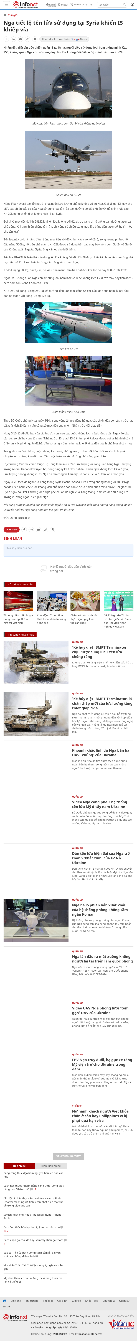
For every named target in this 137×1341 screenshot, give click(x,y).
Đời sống (16, 1301)
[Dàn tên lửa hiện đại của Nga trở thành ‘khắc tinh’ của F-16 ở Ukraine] (36, 868)
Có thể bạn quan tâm (20, 584)
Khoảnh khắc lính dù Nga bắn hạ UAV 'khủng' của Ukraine (100, 752)
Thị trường (32, 1301)
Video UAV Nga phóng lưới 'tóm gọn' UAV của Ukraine (100, 1010)
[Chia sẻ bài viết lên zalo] (13, 39)
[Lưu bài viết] (34, 39)
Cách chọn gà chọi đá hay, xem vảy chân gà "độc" (33, 1240)
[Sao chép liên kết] (27, 39)
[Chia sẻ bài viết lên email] (20, 39)
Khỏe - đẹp (91, 1301)
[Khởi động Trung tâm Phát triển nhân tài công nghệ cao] (52, 601)
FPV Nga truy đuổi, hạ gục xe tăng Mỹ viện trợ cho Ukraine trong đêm (102, 1064)
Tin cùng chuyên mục (21, 634)
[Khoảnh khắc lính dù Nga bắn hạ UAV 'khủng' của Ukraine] (36, 765)
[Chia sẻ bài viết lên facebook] (6, 39)
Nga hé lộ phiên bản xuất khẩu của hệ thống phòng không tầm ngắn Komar (100, 910)
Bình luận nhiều (51, 1166)
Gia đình (62, 1301)
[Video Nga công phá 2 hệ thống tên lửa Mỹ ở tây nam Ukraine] (36, 817)
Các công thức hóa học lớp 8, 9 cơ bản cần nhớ (32, 1227)
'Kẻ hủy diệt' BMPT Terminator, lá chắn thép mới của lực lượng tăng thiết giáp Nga (102, 703)
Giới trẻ (76, 1301)
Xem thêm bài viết (68, 1156)
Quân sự (77, 642)
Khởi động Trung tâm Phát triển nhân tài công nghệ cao (51, 619)
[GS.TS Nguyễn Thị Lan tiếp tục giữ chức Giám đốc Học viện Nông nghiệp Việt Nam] (119, 601)
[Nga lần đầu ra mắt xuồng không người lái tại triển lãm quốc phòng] (36, 972)
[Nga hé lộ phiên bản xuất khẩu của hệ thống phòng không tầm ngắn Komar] (36, 920)
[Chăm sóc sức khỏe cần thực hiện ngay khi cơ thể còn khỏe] (85, 601)
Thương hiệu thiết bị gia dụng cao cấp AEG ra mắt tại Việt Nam (18, 619)
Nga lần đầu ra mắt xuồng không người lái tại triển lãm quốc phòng (102, 959)
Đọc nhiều (19, 1166)
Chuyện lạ (109, 1301)
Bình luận (11, 529)
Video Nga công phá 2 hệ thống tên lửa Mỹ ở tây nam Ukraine (99, 804)
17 (34, 1189)
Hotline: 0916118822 (84, 4)
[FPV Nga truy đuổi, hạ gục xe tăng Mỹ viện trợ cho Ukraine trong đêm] (36, 1075)
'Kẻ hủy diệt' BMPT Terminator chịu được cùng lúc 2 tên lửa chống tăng (99, 652)
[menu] (6, 4)
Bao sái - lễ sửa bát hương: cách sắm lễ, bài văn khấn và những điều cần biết (32, 1254)
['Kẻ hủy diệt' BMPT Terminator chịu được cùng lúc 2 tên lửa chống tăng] (36, 662)
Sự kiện (7, 1306)
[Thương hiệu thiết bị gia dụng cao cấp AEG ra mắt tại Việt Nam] (18, 601)
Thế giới (13, 15)
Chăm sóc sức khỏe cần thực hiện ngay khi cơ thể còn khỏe (84, 619)
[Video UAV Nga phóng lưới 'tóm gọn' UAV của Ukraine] (36, 1023)
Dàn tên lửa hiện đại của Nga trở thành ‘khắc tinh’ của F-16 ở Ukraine (101, 858)
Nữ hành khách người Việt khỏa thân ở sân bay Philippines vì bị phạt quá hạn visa (100, 1116)
